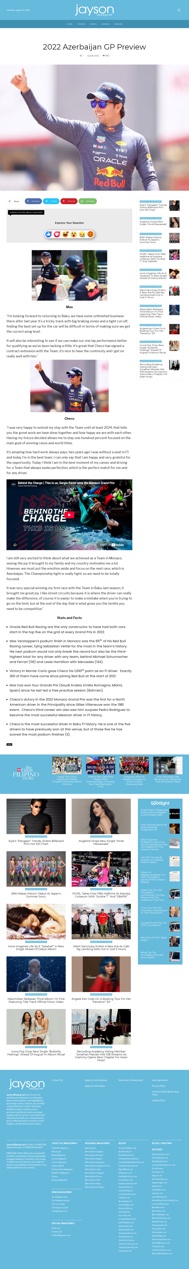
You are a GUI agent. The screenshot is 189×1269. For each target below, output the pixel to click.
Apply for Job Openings (96, 1080)
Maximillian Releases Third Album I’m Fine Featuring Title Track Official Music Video (151, 313)
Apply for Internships (95, 1086)
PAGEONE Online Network (150, 202)
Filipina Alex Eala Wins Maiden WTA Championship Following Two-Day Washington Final (101, 781)
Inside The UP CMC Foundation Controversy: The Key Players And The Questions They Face (152, 895)
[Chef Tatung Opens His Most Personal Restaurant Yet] (175, 829)
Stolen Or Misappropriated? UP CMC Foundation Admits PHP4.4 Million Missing (153, 877)
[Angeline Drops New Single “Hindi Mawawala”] (174, 222)
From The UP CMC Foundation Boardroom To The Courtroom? (154, 910)
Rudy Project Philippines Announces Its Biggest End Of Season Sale (154, 812)
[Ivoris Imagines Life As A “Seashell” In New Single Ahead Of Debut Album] (174, 274)
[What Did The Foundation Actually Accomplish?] (175, 956)
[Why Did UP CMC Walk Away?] (175, 941)
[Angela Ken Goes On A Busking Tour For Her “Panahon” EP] (174, 329)
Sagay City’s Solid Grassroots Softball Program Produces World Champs (67, 780)
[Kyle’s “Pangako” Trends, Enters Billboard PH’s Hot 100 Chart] (174, 205)
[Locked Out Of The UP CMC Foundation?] (175, 927)
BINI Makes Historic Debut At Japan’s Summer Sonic (151, 240)
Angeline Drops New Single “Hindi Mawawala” (153, 223)
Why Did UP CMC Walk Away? (154, 938)
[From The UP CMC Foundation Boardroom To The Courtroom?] (175, 912)
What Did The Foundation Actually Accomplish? (152, 955)
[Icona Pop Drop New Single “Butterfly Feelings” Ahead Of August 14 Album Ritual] (174, 346)
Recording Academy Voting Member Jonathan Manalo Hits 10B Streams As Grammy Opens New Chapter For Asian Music (153, 370)
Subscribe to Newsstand (131, 1080)
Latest (9, 744)
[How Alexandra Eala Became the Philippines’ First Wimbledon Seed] (168, 765)
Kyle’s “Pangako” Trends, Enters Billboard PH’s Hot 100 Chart (153, 207)
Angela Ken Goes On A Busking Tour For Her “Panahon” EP (152, 331)
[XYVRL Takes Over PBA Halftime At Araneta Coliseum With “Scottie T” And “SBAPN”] (174, 255)
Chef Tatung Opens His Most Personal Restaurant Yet (154, 827)
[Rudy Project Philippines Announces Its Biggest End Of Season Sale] (175, 814)
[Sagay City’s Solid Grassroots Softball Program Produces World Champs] (67, 765)
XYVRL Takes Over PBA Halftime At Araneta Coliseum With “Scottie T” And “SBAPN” (153, 258)
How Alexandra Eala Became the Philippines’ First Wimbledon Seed (168, 779)
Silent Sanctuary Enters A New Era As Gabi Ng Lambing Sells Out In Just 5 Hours (153, 294)
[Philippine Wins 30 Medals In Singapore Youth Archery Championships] (134, 765)
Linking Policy (158, 1100)
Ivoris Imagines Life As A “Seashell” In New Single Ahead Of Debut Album (153, 276)
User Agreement (160, 1080)
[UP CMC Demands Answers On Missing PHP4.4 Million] (175, 861)
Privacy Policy (158, 1086)
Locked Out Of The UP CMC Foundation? (153, 924)
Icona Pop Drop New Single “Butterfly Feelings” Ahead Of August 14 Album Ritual (153, 349)
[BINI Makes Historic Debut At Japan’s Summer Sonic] (174, 238)
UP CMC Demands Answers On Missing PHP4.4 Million (152, 860)
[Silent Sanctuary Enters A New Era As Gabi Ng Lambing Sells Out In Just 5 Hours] (174, 291)
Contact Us (57, 1080)
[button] (179, 10)
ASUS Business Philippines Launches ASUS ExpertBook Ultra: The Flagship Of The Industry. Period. (154, 844)
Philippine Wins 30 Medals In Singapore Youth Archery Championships (134, 780)
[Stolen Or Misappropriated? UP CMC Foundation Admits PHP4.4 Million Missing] (175, 876)
